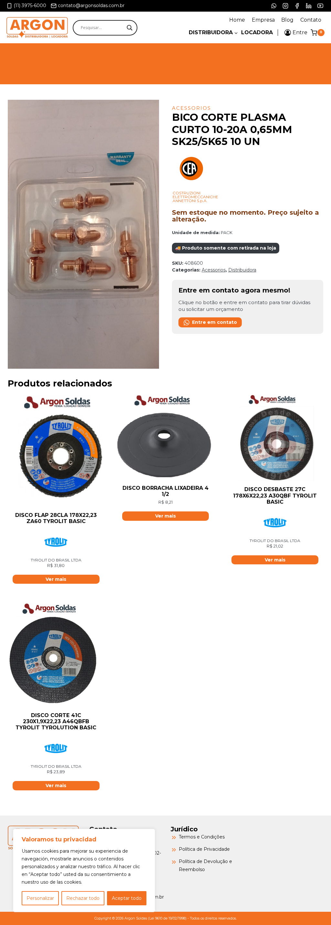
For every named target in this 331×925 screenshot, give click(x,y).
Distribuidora (242, 270)
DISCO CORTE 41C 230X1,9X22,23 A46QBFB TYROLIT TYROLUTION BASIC (56, 721)
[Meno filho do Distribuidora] (213, 32)
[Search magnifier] (129, 27)
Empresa (263, 20)
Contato (310, 20)
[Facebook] (297, 6)
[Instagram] (285, 6)
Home (237, 20)
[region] (84, 870)
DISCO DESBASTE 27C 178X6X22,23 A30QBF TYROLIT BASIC (275, 495)
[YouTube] (320, 6)
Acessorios (191, 108)
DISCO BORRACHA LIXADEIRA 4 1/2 (165, 491)
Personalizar (40, 898)
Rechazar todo (83, 898)
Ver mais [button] (56, 579)
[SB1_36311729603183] (83, 234)
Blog (287, 20)
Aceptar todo (127, 898)
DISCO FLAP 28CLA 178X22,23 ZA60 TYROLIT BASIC (56, 518)
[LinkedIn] (309, 6)
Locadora (257, 32)
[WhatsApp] (274, 6)
